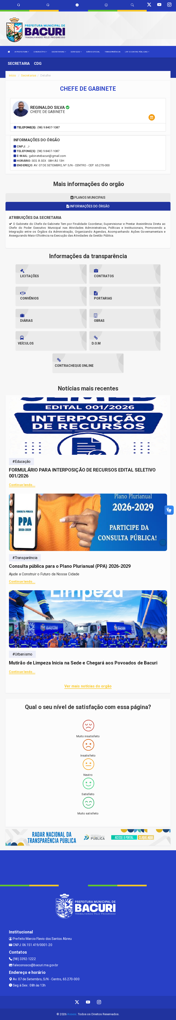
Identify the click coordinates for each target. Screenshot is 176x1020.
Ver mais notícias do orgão (88, 686)
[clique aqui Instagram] (99, 1002)
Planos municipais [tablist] (90, 197)
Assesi (72, 1014)
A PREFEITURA (21, 52)
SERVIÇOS (75, 52)
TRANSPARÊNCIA (112, 52)
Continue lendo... (22, 485)
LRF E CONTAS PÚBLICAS (136, 52)
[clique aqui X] (77, 1002)
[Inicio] (9, 52)
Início (12, 75)
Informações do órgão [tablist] (89, 206)
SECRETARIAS (58, 52)
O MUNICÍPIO (40, 52)
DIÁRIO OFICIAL (93, 52)
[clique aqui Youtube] (88, 1002)
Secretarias (28, 75)
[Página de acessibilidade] (106, 5)
